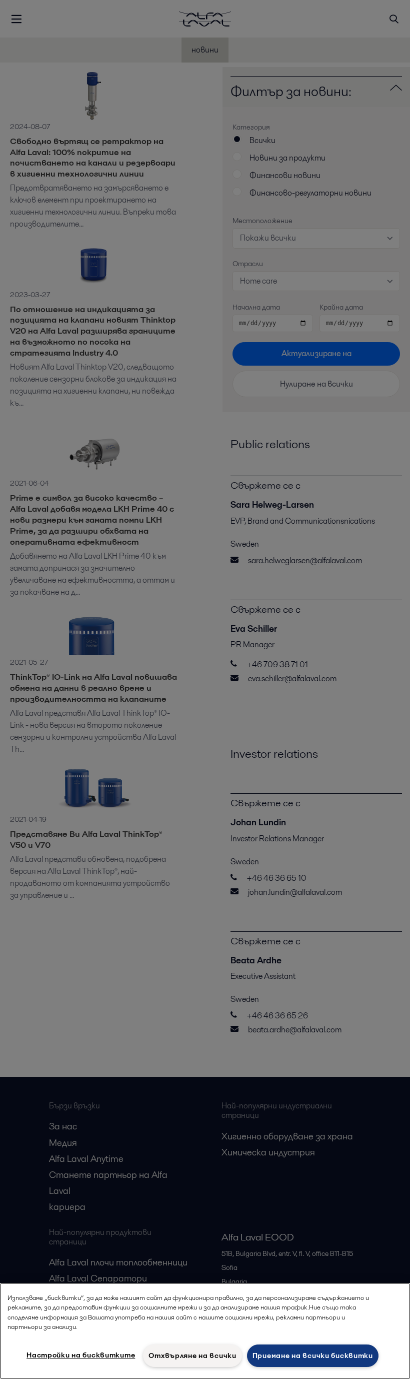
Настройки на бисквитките (80, 1355)
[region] (205, 1331)
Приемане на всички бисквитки (312, 1355)
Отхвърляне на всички (192, 1355)
